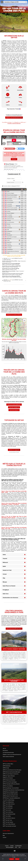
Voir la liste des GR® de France (14, 628)
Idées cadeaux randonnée (8, 756)
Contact (4, 837)
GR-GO (4, 748)
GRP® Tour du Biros (7, 816)
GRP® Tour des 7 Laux (7, 820)
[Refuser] (26, 857)
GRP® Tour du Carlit (7, 810)
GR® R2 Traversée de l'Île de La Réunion (11, 783)
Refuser (17, 859)
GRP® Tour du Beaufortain (14, 712)
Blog (4, 835)
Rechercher (5, 750)
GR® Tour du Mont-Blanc (8, 763)
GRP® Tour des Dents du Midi (9, 814)
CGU (19, 847)
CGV (16, 847)
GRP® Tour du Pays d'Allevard (9, 824)
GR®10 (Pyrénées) (6, 765)
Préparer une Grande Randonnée (14, 117)
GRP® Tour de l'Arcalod (7, 808)
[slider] (13, 169)
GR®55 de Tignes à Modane (9, 775)
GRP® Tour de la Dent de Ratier (9, 826)
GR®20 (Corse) (6, 767)
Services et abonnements (8, 833)
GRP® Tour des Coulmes (8, 822)
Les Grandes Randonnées (8, 752)
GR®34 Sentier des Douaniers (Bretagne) (11, 771)
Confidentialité (18, 845)
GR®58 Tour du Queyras (8, 777)
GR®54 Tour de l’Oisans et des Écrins (14, 648)
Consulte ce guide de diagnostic (14, 123)
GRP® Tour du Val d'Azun (8, 812)
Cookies (12, 845)
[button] (14, 186)
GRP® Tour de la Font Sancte (9, 818)
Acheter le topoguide (14, 449)
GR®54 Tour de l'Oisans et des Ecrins (10, 773)
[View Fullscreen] (3, 325)
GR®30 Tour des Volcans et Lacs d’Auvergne (14, 681)
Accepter (12, 859)
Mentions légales (9, 847)
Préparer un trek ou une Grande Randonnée (12, 754)
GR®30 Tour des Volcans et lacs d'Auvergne (12, 769)
